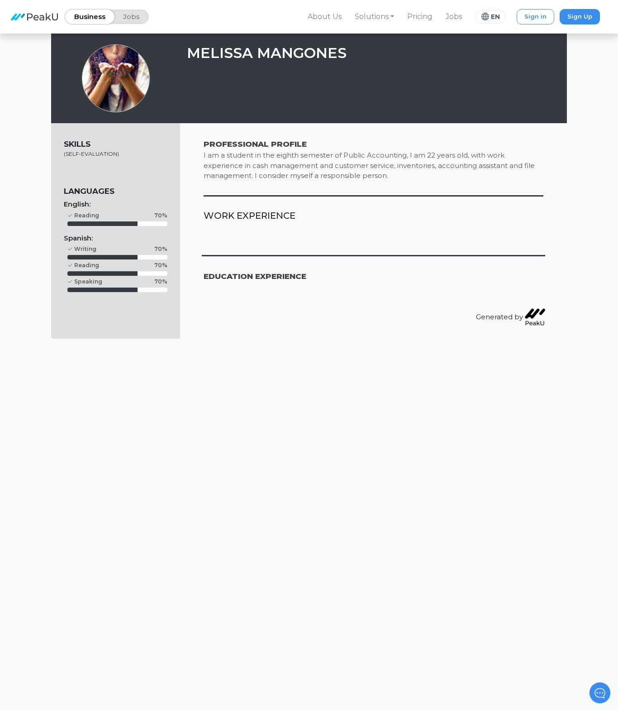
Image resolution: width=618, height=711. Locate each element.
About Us (325, 16)
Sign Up (579, 16)
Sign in (535, 16)
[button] (374, 16)
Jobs (454, 16)
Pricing (420, 16)
